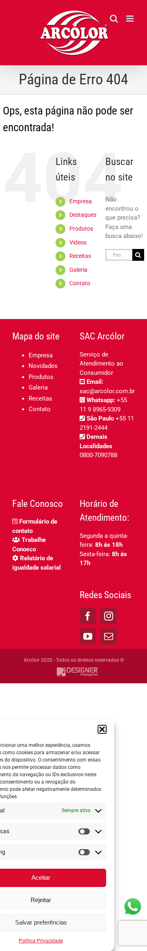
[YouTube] (88, 636)
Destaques (82, 214)
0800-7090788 (98, 455)
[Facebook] (88, 616)
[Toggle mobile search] (114, 18)
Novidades (43, 366)
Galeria (78, 269)
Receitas (80, 256)
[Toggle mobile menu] (130, 18)
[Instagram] (108, 616)
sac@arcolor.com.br (107, 391)
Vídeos (78, 242)
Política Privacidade (41, 941)
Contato (79, 283)
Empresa (80, 201)
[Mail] (108, 636)
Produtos (81, 228)
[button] (102, 729)
